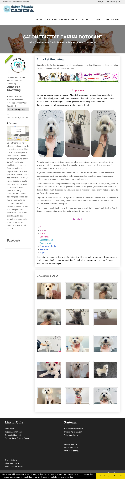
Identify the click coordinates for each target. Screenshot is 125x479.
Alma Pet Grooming (50, 59)
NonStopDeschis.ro (72, 450)
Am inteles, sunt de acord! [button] (111, 476)
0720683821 (18, 109)
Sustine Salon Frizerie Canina (17, 438)
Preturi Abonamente (13, 432)
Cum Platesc (10, 428)
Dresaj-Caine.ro (11, 460)
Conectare (114, 19)
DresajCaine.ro (70, 444)
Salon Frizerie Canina (39, 42)
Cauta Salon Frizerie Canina (62, 19)
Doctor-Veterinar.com (73, 432)
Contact (97, 19)
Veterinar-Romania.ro (14, 466)
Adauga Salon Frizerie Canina (109, 2)
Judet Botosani (58, 42)
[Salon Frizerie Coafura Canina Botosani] (18, 65)
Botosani (72, 42)
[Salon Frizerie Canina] (19, 9)
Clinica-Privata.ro (12, 463)
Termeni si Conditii (13, 435)
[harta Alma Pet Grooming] (18, 133)
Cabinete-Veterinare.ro (73, 428)
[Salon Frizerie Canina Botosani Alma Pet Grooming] (49, 292)
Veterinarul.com (71, 435)
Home (39, 19)
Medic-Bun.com (71, 447)
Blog (85, 19)
